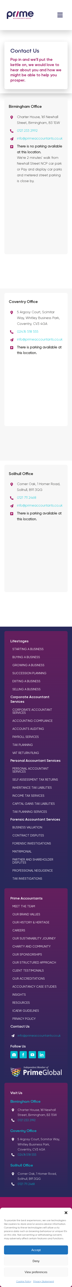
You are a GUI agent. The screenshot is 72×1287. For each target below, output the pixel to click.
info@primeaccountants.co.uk (40, 138)
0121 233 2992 (27, 131)
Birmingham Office (25, 1101)
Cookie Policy (23, 1281)
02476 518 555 (27, 331)
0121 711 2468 (26, 498)
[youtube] (32, 1054)
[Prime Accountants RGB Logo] (20, 13)
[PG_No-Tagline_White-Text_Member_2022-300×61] (36, 1068)
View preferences (36, 1272)
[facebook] (23, 1054)
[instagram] (14, 1054)
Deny (36, 1261)
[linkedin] (41, 1054)
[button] (66, 1213)
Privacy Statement (43, 1281)
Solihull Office (21, 1165)
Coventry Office (23, 1130)
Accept (36, 1250)
